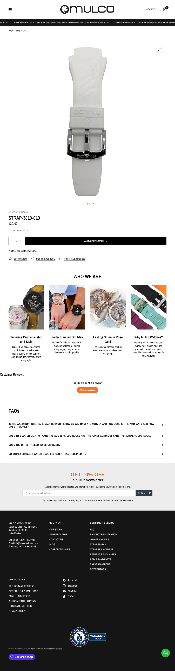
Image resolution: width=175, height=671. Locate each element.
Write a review (87, 390)
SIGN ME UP (144, 493)
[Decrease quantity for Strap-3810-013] (11, 241)
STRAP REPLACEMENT (101, 549)
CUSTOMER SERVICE (102, 523)
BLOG (52, 544)
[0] (164, 9)
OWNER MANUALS (99, 539)
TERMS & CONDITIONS (20, 606)
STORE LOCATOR (58, 534)
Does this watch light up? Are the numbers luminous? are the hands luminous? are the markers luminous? (80, 436)
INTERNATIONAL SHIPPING (22, 601)
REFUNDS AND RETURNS (21, 586)
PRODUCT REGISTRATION (103, 534)
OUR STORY (55, 529)
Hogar (11, 30)
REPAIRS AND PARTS (100, 559)
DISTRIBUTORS (98, 569)
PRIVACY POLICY (17, 611)
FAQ (92, 529)
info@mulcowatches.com (26, 543)
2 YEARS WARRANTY (100, 564)
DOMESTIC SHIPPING (19, 596)
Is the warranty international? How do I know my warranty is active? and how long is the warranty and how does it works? (81, 425)
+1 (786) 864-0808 (27, 546)
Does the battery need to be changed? (34, 445)
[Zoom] (159, 49)
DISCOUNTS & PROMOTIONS (23, 591)
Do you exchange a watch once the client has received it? (47, 454)
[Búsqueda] (159, 9)
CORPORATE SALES (59, 549)
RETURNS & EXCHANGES (103, 554)
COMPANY (55, 523)
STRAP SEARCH (98, 544)
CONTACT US (56, 539)
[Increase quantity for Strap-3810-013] (20, 241)
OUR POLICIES (17, 579)
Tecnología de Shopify (53, 648)
